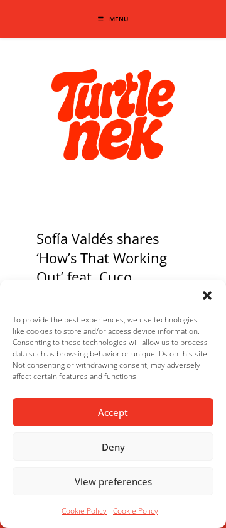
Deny (113, 447)
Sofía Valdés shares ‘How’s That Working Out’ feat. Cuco (101, 258)
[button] (207, 295)
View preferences (113, 481)
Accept (113, 412)
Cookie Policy (84, 510)
